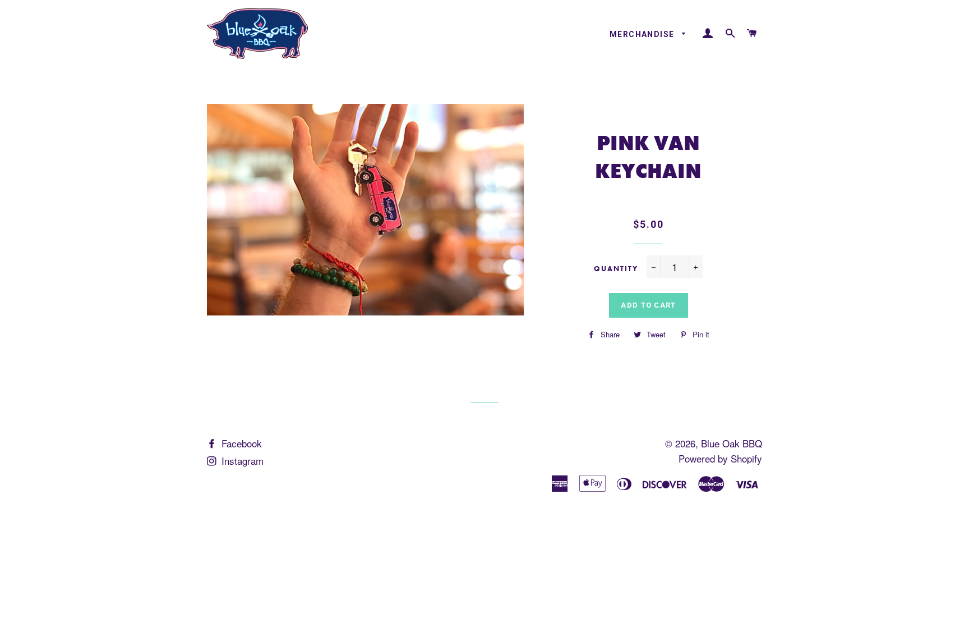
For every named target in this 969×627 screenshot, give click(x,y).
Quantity (616, 268)
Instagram (241, 461)
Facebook (240, 443)
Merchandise (643, 34)
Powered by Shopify (720, 458)
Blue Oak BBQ (731, 443)
